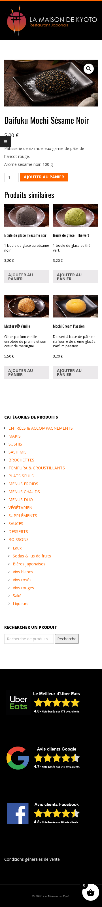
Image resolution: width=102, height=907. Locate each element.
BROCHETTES (21, 460)
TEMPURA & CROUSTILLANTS (36, 468)
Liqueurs (20, 603)
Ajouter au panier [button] (20, 276)
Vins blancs (23, 571)
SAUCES (15, 523)
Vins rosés (22, 579)
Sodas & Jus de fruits (32, 556)
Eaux (17, 548)
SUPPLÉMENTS (22, 515)
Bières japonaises (29, 564)
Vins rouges (23, 587)
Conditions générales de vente (32, 859)
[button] (89, 69)
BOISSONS (18, 539)
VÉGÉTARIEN (20, 507)
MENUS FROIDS (23, 483)
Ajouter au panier (44, 176)
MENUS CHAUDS (24, 491)
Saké (17, 595)
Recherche (66, 638)
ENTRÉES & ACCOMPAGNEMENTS (40, 428)
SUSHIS (15, 444)
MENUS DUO (20, 499)
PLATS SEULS (21, 475)
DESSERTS (18, 531)
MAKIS (14, 436)
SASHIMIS (17, 452)
